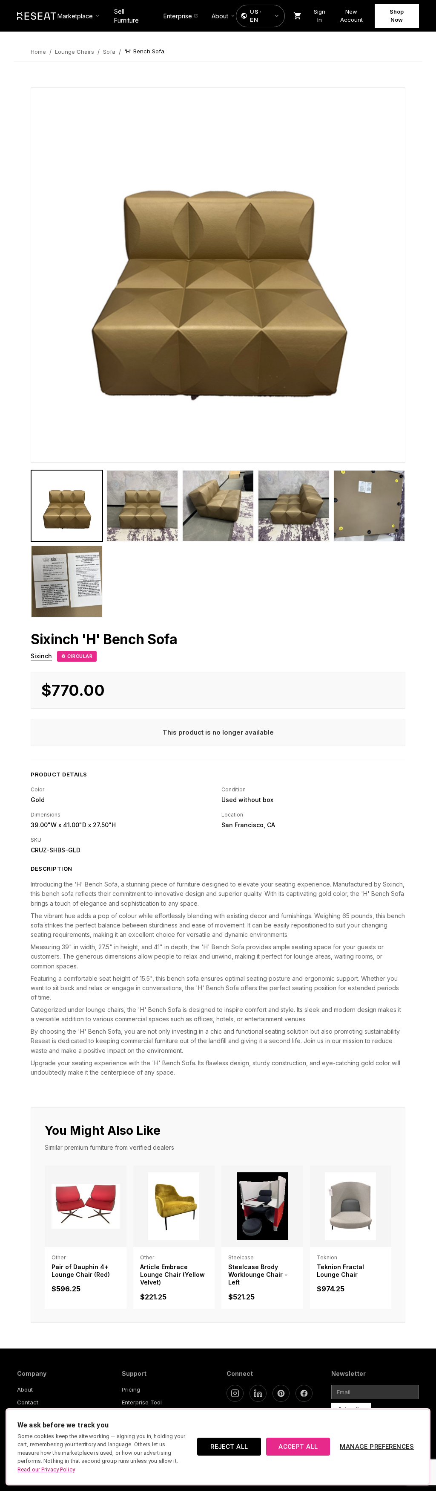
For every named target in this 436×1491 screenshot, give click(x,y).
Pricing (131, 1389)
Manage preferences (377, 1446)
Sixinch (41, 656)
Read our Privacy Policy (46, 1469)
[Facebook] (304, 1393)
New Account (351, 15)
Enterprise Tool (142, 1402)
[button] (260, 16)
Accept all (298, 1446)
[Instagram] (235, 1393)
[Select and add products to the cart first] (297, 15)
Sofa (109, 51)
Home (38, 51)
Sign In (319, 15)
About (25, 1389)
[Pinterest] (281, 1393)
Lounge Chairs (74, 51)
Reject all (229, 1446)
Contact (27, 1402)
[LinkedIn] (258, 1393)
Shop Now (397, 15)
